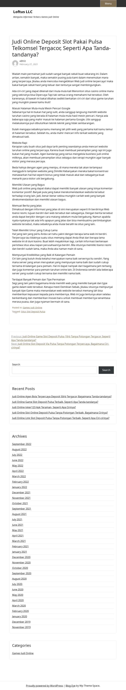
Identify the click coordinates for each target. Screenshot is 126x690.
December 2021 (21, 492)
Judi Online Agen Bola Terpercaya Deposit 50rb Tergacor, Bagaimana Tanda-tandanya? (62, 396)
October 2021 (20, 503)
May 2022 (17, 465)
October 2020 (20, 568)
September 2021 (21, 508)
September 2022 (21, 444)
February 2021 (20, 546)
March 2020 (19, 605)
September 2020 (21, 573)
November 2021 (21, 498)
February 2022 (20, 481)
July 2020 (17, 584)
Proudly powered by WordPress (44, 685)
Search (16, 364)
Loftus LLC (22, 12)
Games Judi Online (32, 307)
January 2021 (19, 551)
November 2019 (21, 627)
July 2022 (17, 455)
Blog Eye (70, 685)
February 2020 (20, 611)
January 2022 (19, 487)
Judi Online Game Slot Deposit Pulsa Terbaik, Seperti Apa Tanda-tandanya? (55, 402)
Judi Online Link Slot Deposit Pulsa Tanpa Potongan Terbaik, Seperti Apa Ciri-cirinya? (60, 418)
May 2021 (17, 530)
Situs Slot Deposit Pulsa (33, 311)
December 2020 (21, 557)
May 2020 (17, 595)
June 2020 (17, 589)
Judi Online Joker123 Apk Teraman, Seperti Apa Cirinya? (44, 407)
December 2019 (21, 622)
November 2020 (21, 562)
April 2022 (18, 471)
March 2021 (19, 541)
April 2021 (18, 535)
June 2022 (17, 460)
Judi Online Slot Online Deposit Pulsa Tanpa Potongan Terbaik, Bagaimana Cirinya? (60, 412)
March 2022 (19, 476)
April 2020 (18, 600)
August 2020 (19, 578)
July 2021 (17, 519)
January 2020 (19, 616)
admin (23, 60)
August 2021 (19, 514)
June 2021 (17, 525)
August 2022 (19, 449)
